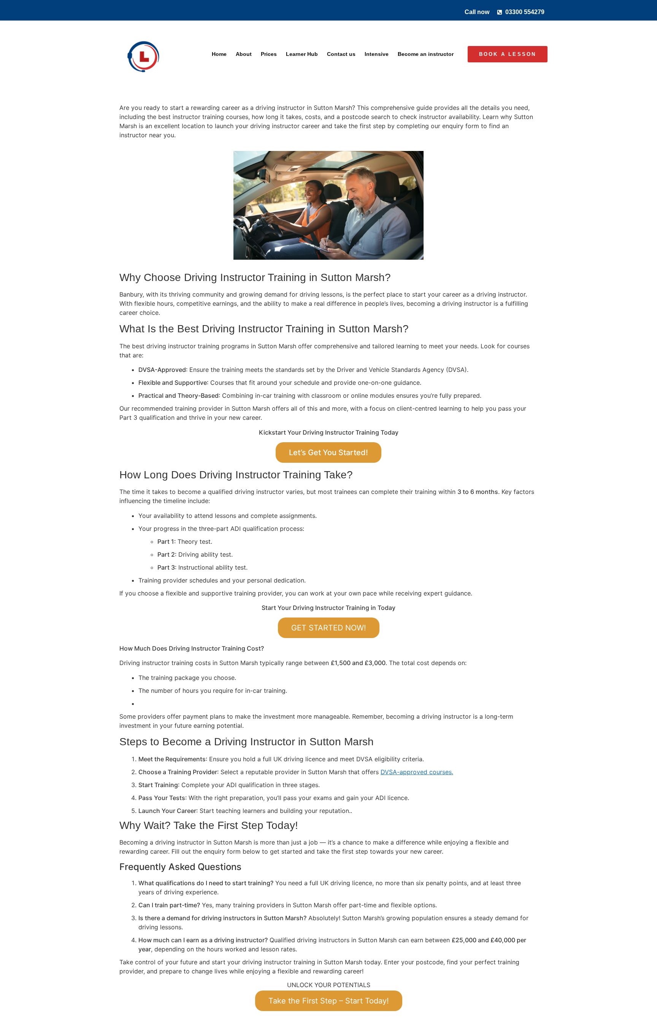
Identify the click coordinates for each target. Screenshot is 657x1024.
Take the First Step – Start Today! (328, 1000)
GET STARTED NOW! (328, 627)
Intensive (377, 54)
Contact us (341, 54)
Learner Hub (302, 54)
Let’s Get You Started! (328, 452)
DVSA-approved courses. (417, 772)
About (244, 54)
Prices (269, 54)
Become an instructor (426, 54)
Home (219, 54)
